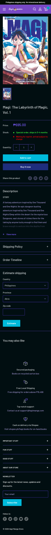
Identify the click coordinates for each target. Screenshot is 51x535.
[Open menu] (4, 9)
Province (7, 292)
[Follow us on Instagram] (16, 519)
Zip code (7, 306)
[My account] (40, 9)
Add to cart (25, 157)
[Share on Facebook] (30, 178)
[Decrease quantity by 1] (16, 147)
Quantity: (7, 147)
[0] (46, 9)
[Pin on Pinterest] (35, 178)
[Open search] (34, 9)
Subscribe (12, 502)
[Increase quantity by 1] (31, 147)
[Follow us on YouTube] (21, 519)
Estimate (11, 323)
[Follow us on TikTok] (26, 519)
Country (6, 279)
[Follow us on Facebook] (5, 519)
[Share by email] (46, 178)
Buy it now (25, 166)
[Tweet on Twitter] (41, 178)
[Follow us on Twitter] (10, 519)
